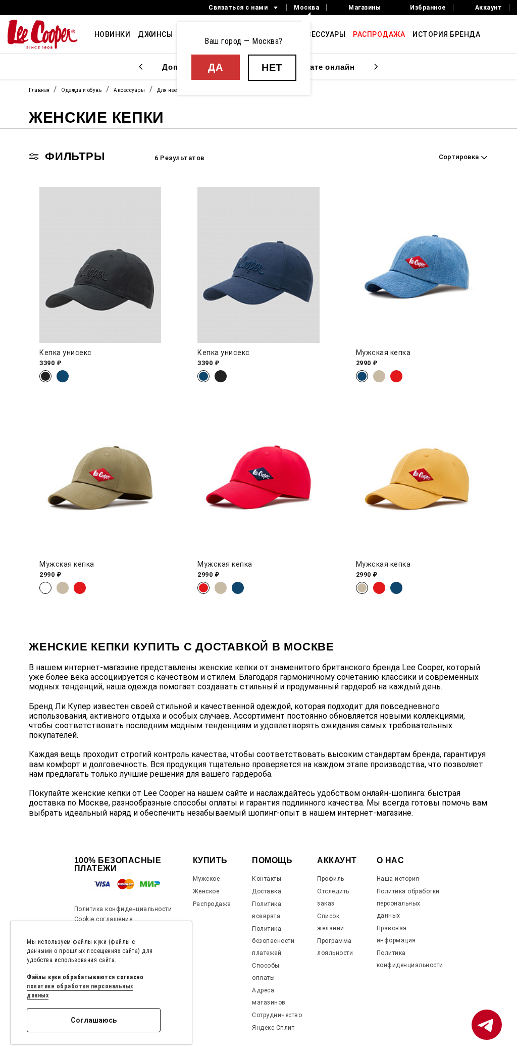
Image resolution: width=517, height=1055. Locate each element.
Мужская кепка (383, 352)
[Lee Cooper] (43, 34)
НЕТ (272, 67)
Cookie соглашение (103, 919)
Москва (306, 7)
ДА (215, 67)
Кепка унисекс (65, 352)
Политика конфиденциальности (123, 909)
